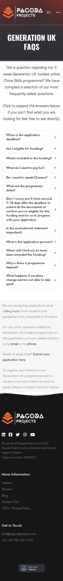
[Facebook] (10, 435)
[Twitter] (17, 435)
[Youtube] (32, 435)
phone (31, 344)
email (14, 344)
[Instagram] (25, 435)
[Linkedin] (3, 435)
